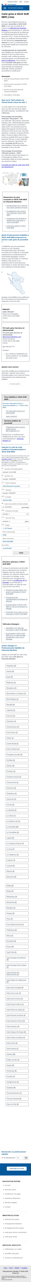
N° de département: (8, 1158)
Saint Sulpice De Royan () (16, 1032)
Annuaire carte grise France (12, 403)
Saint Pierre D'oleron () (15, 1004)
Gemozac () (11, 788)
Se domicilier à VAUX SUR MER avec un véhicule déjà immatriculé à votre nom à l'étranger (15, 636)
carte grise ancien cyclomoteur (16, 1232)
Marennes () (11, 877)
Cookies (24, 1268)
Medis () (10, 891)
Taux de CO (8, 518)
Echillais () (11, 760)
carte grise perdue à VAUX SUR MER (16, 227)
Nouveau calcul (10, 1189)
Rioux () (10, 935)
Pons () (10, 919)
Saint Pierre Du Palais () (16, 1010)
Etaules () (10, 766)
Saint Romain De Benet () (16, 1015)
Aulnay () (10, 671)
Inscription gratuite (15, 384)
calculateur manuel (7, 459)
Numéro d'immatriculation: (12, 469)
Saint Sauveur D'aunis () (16, 1021)
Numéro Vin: (7, 476)
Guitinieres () (12, 793)
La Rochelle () (12, 827)
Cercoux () (11, 716)
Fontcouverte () (12, 782)
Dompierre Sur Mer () (14, 754)
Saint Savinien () (13, 1026)
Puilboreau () (12, 930)
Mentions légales (11, 1202)
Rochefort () (11, 941)
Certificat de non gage (13, 1194)
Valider (21, 553)
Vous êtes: (5, 545)
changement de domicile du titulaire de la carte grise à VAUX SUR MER (16, 220)
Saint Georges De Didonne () (16, 959)
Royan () (10, 946)
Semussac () (12, 1071)
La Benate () (11, 810)
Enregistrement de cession (14, 1228)
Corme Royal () (12, 743)
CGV (11, 1268)
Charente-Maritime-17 (10, 405)
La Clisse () (11, 816)
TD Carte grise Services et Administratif (15, 412)
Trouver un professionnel (14, 1258)
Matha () (10, 885)
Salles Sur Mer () (13, 1060)
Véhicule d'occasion (12, 1219)
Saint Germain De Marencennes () (13, 973)
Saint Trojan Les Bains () (16, 1037)
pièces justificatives (8, 60)
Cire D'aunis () (12, 732)
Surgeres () (11, 1087)
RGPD (17, 1268)
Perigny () (10, 913)
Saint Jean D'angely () (15, 987)
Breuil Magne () (12, 699)
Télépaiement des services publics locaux (15, 428)
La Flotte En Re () (13, 821)
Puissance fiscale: (10, 511)
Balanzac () (11, 682)
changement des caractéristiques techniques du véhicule (17, 599)
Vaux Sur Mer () (13, 1104)
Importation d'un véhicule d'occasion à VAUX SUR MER (16, 629)
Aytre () (10, 677)
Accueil (7, 1185)
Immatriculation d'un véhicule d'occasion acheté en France (17, 206)
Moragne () (11, 908)
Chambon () (11, 721)
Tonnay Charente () (14, 1098)
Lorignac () (11, 860)
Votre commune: (8, 538)
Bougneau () (11, 688)
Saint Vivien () (12, 1043)
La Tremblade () (13, 832)
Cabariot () (11, 710)
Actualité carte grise (12, 1253)
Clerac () (10, 738)
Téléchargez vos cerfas (16, 1168)
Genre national (9, 483)
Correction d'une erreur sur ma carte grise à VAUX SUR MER (17, 613)
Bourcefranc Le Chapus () (16, 693)
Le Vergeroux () (13, 854)
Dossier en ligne (12, 1)
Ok (26, 1158)
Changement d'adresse (13, 1224)
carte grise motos (11, 1237)
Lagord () (10, 838)
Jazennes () (11, 799)
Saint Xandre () (12, 1048)
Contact (26, 1)
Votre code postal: (8, 532)
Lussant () (11, 865)
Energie (6, 497)
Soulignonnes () (13, 1082)
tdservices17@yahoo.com (12, 337)
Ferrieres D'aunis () (14, 777)
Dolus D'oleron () (13, 749)
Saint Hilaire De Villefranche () (16, 981)
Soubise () (11, 1076)
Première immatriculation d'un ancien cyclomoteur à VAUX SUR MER (16, 592)
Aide (20, 1)
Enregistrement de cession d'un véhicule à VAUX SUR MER (16, 213)
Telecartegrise (11, 4)
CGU (5, 1268)
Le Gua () (10, 849)
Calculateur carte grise (12, 95)
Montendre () (12, 902)
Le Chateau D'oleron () (15, 843)
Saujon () (10, 1065)
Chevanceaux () (13, 727)
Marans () (10, 871)
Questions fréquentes (12, 1198)
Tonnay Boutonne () (14, 1093)
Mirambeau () (12, 897)
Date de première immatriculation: (15, 504)
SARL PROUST (11, 416)
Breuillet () (11, 704)
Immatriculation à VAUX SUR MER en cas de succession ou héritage (17, 607)
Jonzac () (10, 804)
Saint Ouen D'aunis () (15, 999)
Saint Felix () (11, 952)
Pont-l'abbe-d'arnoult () (15, 924)
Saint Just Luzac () (14, 993)
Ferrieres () (11, 771)
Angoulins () (11, 666)
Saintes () (11, 1054)
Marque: (7, 490)
